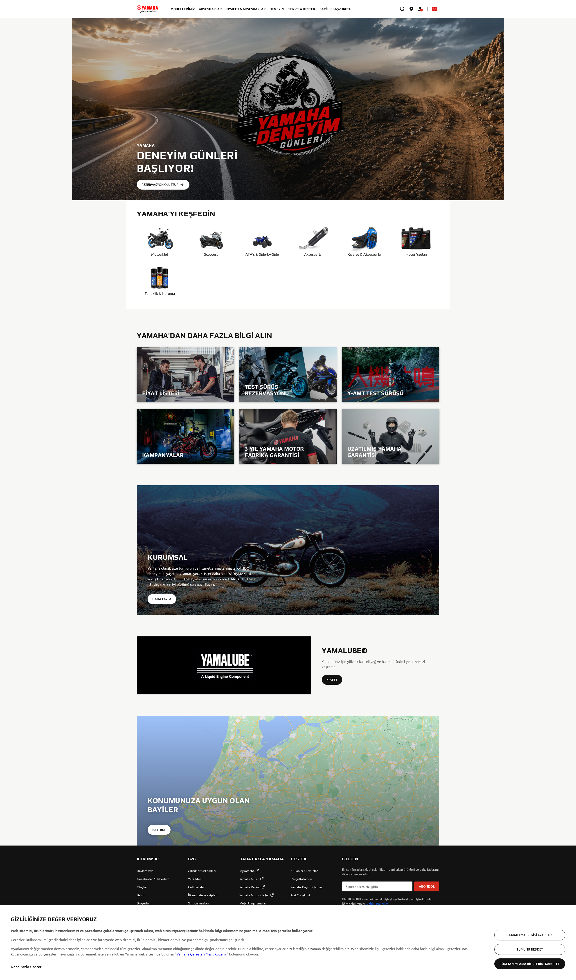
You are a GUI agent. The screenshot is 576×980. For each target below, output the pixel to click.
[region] (288, 942)
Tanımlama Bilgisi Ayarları (530, 935)
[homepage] (147, 9)
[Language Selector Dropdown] (434, 8)
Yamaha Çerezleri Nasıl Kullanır (202, 954)
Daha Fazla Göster (26, 966)
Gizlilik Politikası (377, 904)
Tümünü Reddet (530, 949)
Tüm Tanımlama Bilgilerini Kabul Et (530, 964)
